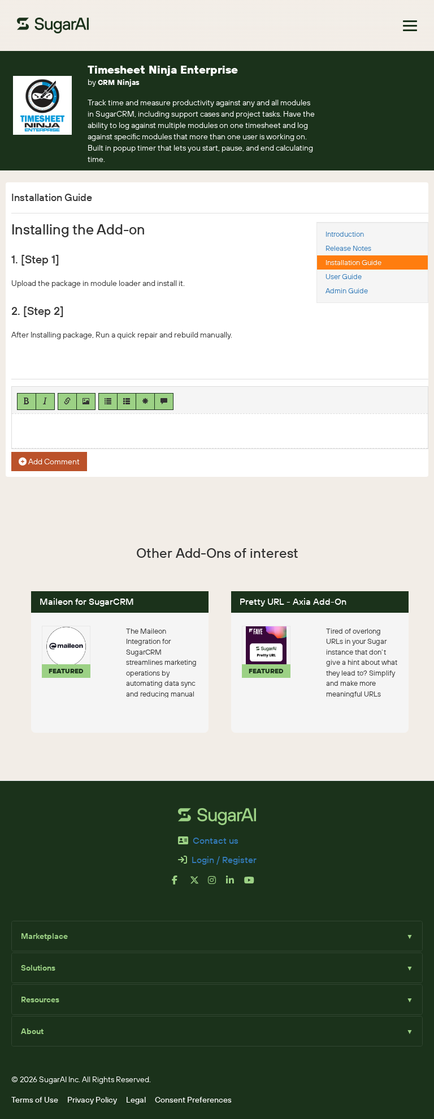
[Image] (86, 401)
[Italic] (45, 401)
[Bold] (26, 401)
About (217, 1031)
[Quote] (163, 401)
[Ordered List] (126, 401)
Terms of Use (34, 1100)
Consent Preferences (193, 1100)
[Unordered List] (108, 401)
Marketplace (217, 936)
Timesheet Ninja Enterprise (163, 69)
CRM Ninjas (119, 82)
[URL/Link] (67, 401)
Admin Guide (347, 290)
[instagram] (217, 884)
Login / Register (224, 859)
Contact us (215, 840)
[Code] (145, 401)
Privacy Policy (92, 1100)
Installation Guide (353, 262)
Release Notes (348, 248)
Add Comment (53, 461)
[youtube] (253, 884)
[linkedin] (235, 884)
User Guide (344, 276)
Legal (136, 1100)
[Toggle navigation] (410, 26)
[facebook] (181, 884)
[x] (199, 884)
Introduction (345, 233)
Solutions (217, 968)
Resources (217, 999)
